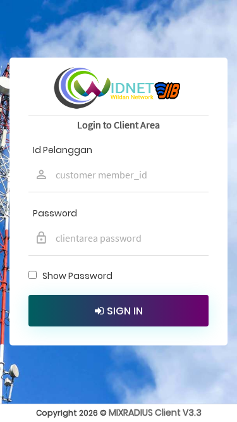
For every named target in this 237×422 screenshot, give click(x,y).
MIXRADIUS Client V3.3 (155, 412)
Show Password (75, 276)
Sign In (125, 311)
